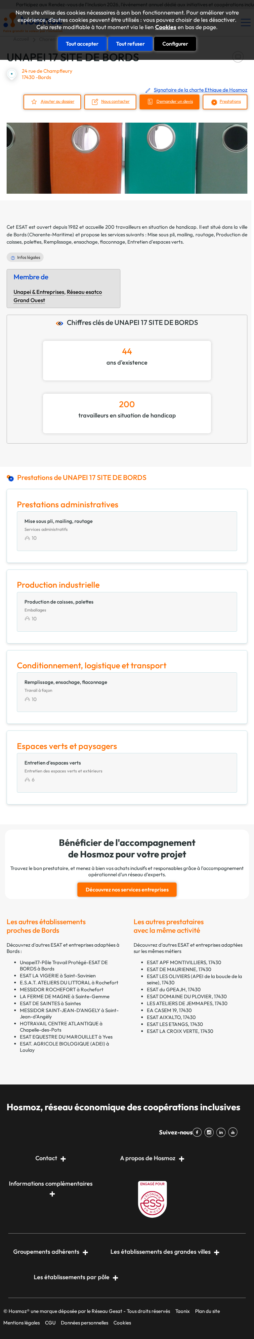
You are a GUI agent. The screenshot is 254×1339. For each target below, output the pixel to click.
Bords (20, 234)
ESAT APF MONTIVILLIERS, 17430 (184, 962)
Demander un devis (174, 101)
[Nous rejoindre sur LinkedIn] (222, 1132)
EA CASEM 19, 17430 (169, 1010)
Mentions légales (21, 1322)
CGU (50, 1322)
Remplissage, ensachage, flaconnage (84, 242)
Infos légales (28, 257)
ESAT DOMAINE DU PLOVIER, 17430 (187, 996)
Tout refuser (130, 43)
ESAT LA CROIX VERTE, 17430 (180, 1031)
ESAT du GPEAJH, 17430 (174, 989)
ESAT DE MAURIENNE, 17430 (179, 969)
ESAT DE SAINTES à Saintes (50, 1003)
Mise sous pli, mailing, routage (180, 234)
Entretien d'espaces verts (155, 242)
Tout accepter (82, 43)
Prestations (230, 101)
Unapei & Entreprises (39, 291)
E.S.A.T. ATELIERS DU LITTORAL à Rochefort (69, 982)
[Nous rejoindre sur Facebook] (198, 1132)
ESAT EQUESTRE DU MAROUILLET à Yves (66, 1037)
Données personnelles (84, 1322)
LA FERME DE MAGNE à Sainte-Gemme (64, 996)
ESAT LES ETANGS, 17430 (175, 1024)
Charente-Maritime (50, 234)
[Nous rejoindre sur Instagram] (210, 1132)
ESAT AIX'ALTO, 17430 (171, 1017)
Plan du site (207, 1311)
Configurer (175, 43)
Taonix (182, 1311)
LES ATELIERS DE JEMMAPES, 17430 (187, 1003)
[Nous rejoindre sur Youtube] (234, 1132)
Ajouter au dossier (57, 101)
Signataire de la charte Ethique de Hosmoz (200, 90)
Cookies (165, 27)
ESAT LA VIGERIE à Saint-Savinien (58, 975)
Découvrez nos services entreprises (127, 889)
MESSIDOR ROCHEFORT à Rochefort (62, 989)
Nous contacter (115, 101)
